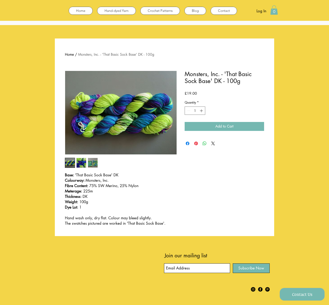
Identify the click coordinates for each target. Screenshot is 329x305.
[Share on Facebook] (187, 143)
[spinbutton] (195, 111)
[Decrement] (188, 111)
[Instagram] (253, 289)
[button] (274, 10)
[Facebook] (260, 289)
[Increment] (202, 111)
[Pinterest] (267, 289)
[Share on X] (213, 143)
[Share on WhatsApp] (204, 143)
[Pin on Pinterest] (196, 143)
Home (69, 54)
